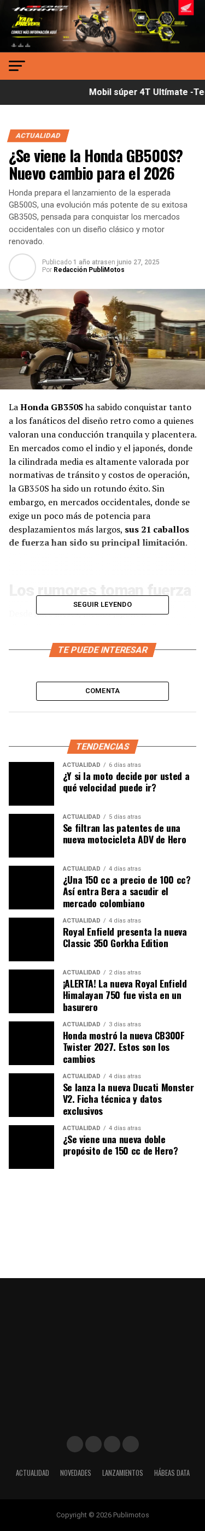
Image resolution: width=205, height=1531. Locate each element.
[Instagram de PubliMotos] (93, 1444)
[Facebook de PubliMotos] (75, 1444)
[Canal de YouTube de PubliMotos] (130, 1444)
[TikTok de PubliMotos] (112, 1444)
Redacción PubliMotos (89, 270)
